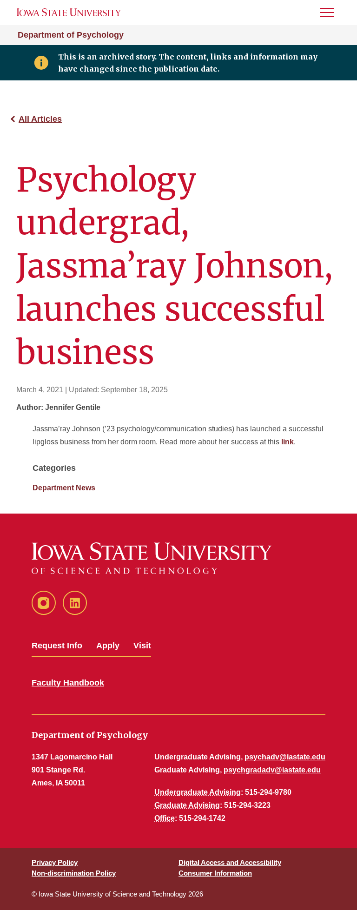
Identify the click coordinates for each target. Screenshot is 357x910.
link (287, 442)
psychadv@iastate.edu (285, 757)
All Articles (40, 119)
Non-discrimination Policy (74, 873)
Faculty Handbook (68, 682)
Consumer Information (215, 873)
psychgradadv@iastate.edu (272, 770)
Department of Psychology (71, 35)
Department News (64, 488)
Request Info (57, 645)
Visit (142, 645)
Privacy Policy (55, 862)
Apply (107, 645)
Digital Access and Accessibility (229, 862)
